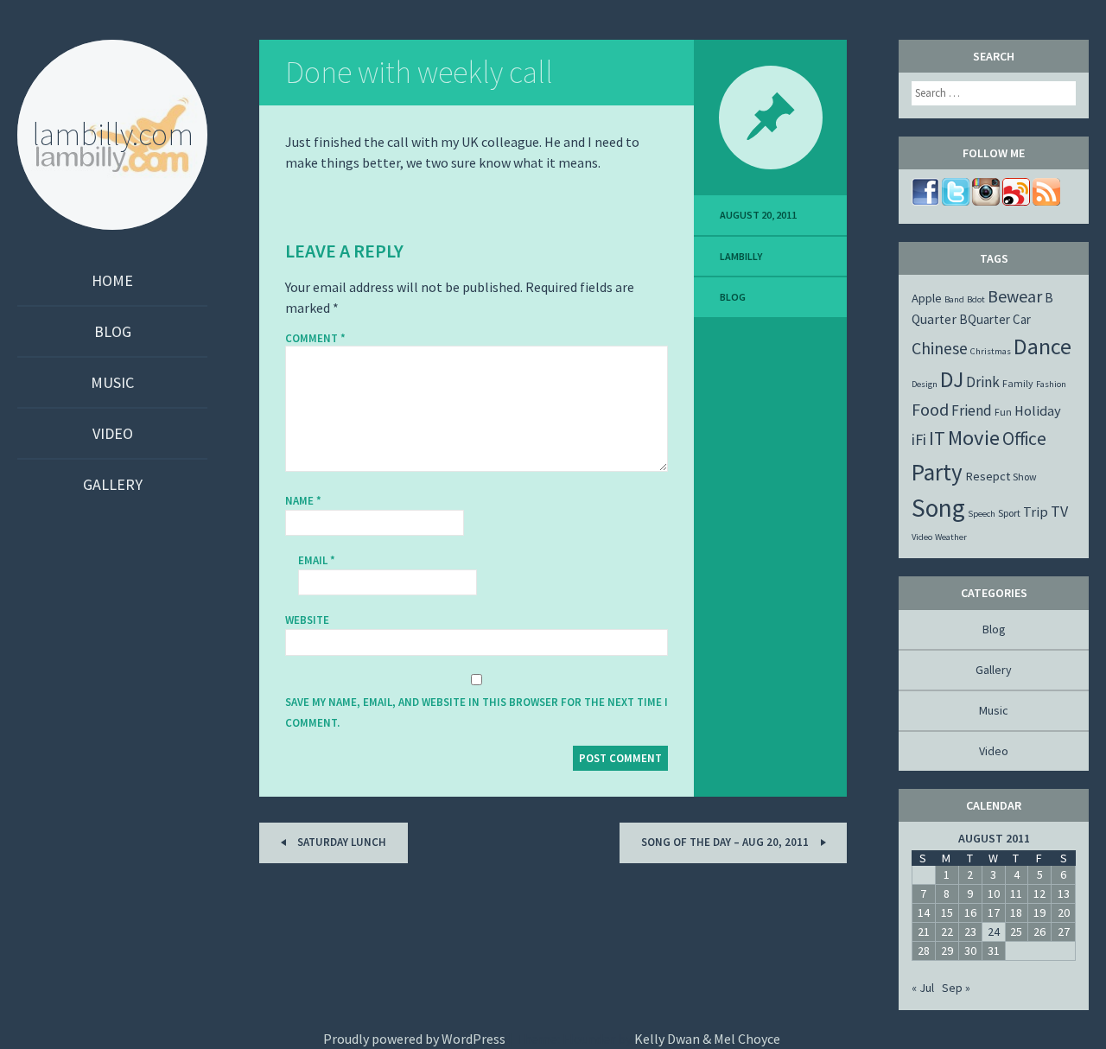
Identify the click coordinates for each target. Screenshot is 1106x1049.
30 (970, 950)
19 (1039, 912)
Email (316, 560)
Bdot (976, 299)
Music (112, 382)
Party (937, 471)
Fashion (1051, 384)
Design (925, 384)
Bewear (1015, 296)
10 (994, 893)
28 (924, 950)
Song (938, 508)
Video (112, 433)
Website (307, 620)
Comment (315, 339)
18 (1016, 912)
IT (937, 438)
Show (1025, 476)
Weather (951, 537)
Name (303, 500)
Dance (1042, 346)
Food (930, 409)
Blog (112, 331)
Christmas (990, 351)
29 (947, 950)
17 (994, 912)
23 (970, 931)
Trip (1035, 511)
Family (1017, 383)
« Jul (923, 987)
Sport (1009, 512)
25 (1016, 931)
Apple (927, 298)
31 (994, 950)
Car (1022, 319)
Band (954, 299)
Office (1024, 438)
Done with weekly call (419, 72)
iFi (919, 439)
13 (1064, 893)
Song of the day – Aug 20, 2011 (726, 842)
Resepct (987, 476)
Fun (1003, 411)
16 (970, 912)
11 (1016, 893)
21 (924, 931)
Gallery (113, 484)
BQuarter (984, 319)
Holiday (1037, 410)
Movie (974, 437)
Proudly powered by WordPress (414, 1038)
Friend (971, 410)
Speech (981, 513)
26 (1039, 931)
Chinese (940, 348)
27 (1064, 931)
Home (112, 280)
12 (1039, 893)
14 (924, 912)
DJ (951, 379)
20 (1064, 912)
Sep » (956, 987)
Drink (983, 381)
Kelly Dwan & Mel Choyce (707, 1038)
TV (1059, 511)
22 (947, 931)
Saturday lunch (340, 842)
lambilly (741, 256)
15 (947, 912)
